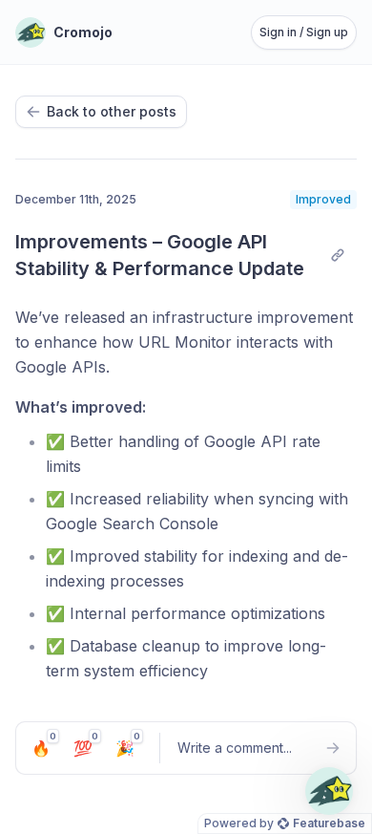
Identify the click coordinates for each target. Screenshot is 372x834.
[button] (329, 791)
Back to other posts (111, 111)
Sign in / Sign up (303, 32)
